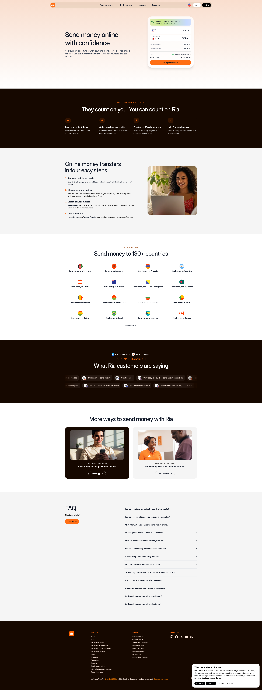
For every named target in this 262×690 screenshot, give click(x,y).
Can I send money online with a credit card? (143, 596)
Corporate (94, 657)
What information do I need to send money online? (146, 525)
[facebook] (176, 636)
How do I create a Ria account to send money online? (147, 517)
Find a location (163, 474)
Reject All (211, 683)
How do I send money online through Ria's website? (146, 509)
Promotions (95, 660)
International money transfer (101, 669)
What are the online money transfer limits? (142, 564)
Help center (136, 654)
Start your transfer (170, 63)
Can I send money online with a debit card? (142, 604)
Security (94, 663)
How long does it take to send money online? (143, 533)
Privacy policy (137, 636)
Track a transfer (126, 5)
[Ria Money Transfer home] (52, 5)
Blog (92, 639)
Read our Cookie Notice (211, 678)
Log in (196, 5)
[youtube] (186, 636)
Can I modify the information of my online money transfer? (149, 572)
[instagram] (171, 636)
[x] (181, 636)
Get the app (95, 474)
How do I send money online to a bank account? (145, 549)
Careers (93, 654)
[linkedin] (191, 636)
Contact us (72, 521)
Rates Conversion (97, 672)
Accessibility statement (140, 657)
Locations (142, 5)
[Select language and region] (189, 5)
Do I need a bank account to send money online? (145, 588)
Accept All (199, 683)
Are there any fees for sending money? (141, 556)
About (93, 636)
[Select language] (191, 678)
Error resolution (138, 645)
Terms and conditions (140, 642)
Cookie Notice (137, 639)
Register (207, 5)
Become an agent (97, 642)
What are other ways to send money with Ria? (144, 541)
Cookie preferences (161, 679)
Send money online (98, 666)
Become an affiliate (98, 651)
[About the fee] (190, 54)
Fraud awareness (138, 651)
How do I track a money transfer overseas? (143, 580)
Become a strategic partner (101, 648)
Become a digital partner (100, 645)
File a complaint (138, 648)
